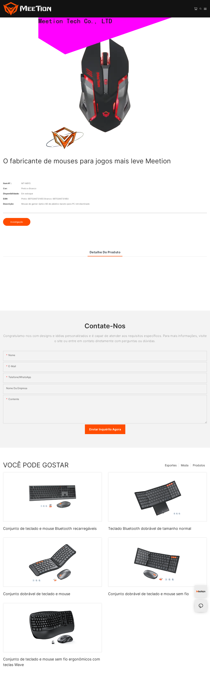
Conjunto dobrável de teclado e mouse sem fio (148, 594)
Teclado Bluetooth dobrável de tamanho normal (149, 528)
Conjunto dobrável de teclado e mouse (36, 594)
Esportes (171, 465)
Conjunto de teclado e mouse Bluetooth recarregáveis (50, 528)
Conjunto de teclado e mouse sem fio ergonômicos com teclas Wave (51, 662)
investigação (16, 222)
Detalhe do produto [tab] (105, 252)
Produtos (199, 465)
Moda (184, 465)
